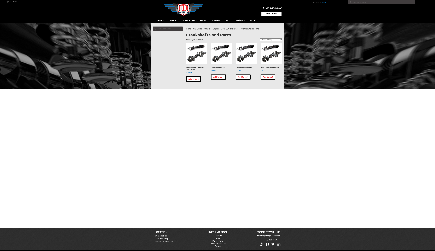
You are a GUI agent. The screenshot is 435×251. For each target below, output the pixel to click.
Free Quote (271, 13)
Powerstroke (190, 21)
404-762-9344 (274, 240)
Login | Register (11, 2)
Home (188, 29)
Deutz (205, 21)
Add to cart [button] (193, 79)
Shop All (253, 21)
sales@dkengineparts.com (269, 236)
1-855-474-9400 (273, 8)
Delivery (218, 238)
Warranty (218, 246)
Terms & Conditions (218, 243)
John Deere (197, 29)
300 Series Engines (211, 29)
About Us (218, 236)
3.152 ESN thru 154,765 (230, 29)
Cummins (161, 21)
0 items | (321, 2)
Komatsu (217, 21)
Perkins (241, 21)
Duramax (175, 21)
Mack (230, 21)
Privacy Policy (218, 241)
